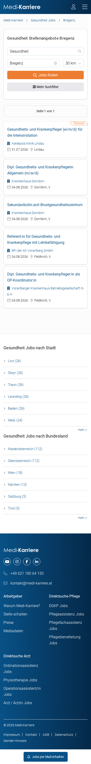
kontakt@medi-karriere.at (31, 583)
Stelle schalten (15, 614)
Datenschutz (64, 735)
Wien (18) (15, 473)
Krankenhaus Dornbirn (27, 181)
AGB (46, 735)
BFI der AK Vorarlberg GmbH (32, 250)
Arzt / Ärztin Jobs (18, 703)
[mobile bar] (85, 7)
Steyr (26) (15, 373)
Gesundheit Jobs (43, 20)
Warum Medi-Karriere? (22, 606)
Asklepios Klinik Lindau (27, 143)
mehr (81, 429)
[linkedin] (36, 561)
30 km (71, 63)
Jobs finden (48, 75)
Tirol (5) (14, 508)
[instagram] (17, 561)
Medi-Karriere (13, 20)
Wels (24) (15, 420)
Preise (9, 622)
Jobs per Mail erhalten (47, 757)
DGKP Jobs (58, 606)
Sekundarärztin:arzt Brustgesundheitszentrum (45, 205)
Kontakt (31, 735)
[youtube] (7, 561)
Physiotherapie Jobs (20, 680)
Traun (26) (16, 385)
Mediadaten (13, 631)
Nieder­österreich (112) (25, 449)
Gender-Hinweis (15, 741)
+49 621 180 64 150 (27, 573)
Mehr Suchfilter (47, 87)
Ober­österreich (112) (23, 461)
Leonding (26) (18, 396)
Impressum (12, 735)
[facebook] (27, 561)
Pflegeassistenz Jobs (66, 614)
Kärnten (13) (17, 484)
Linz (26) (14, 361)
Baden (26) (16, 408)
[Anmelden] (73, 7)
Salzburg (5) (17, 496)
